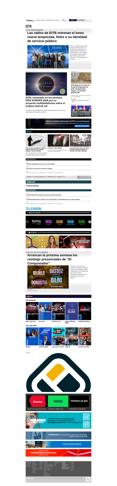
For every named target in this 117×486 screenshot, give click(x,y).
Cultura (40, 466)
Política (40, 465)
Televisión (49, 20)
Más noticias (31, 159)
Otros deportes (46, 474)
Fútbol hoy (45, 463)
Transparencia (71, 478)
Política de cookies (56, 478)
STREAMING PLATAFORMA (77, 409)
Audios (55, 465)
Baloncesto (46, 473)
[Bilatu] (87, 21)
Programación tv (29, 463)
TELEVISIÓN (33, 209)
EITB (28, 26)
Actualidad (41, 463)
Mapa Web (80, 478)
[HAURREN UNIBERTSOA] (58, 401)
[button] (27, 221)
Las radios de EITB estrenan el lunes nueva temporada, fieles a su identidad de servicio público (57, 37)
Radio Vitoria (34, 465)
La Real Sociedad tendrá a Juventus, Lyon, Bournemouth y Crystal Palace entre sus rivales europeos (53, 199)
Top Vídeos (56, 463)
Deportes (43, 20)
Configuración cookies (64, 478)
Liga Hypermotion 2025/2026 (48, 466)
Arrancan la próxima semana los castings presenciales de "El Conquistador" (52, 259)
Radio (53, 20)
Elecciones (64, 465)
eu (89, 20)
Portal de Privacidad (43, 478)
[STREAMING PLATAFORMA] (79, 401)
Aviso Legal (50, 478)
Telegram (72, 466)
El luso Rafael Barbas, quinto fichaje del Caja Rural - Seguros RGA (43, 204)
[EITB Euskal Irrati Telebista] (30, 20)
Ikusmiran (41, 467)
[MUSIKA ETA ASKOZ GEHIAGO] (37, 401)
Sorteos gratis (65, 464)
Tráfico (63, 463)
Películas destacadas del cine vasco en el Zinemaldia (40, 164)
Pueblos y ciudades (66, 468)
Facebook (72, 463)
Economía (41, 464)
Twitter (72, 464)
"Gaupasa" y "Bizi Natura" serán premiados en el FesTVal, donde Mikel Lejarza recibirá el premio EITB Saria (81, 114)
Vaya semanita (28, 466)
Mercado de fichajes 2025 (48, 468)
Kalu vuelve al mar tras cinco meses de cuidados (39, 168)
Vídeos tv (27, 465)
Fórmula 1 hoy (46, 467)
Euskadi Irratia (34, 463)
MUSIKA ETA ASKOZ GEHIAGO (36, 409)
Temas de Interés (65, 467)
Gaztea (33, 466)
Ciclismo (45, 472)
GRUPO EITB (81, 20)
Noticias (38, 20)
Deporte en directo (47, 475)
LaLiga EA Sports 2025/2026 (48, 464)
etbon (34, 233)
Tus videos (81, 178)
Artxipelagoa (34, 472)
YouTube (72, 469)
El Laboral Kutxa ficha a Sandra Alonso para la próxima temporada (43, 195)
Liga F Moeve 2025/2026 (48, 465)
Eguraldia (41, 468)
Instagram (72, 465)
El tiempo (64, 462)
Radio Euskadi (34, 464)
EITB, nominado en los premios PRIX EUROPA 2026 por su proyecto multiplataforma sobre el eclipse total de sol (45, 101)
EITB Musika (34, 467)
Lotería (63, 466)
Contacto (76, 478)
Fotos (55, 464)
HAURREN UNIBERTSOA (55, 409)
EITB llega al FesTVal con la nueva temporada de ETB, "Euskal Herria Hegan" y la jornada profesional (80, 88)
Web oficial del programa (32, 290)
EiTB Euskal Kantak (35, 468)
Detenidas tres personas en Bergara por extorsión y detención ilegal (44, 173)
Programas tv (28, 464)
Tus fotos (82, 176)
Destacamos (35, 213)
